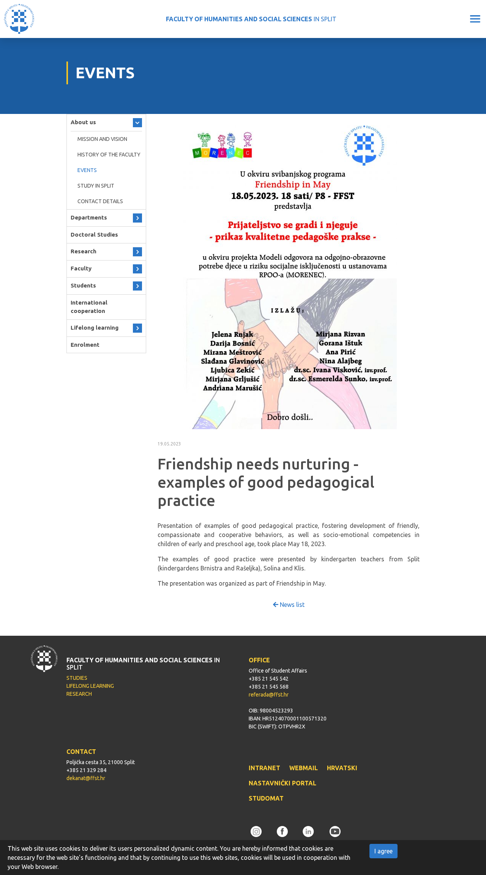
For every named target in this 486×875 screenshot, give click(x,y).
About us (83, 122)
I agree (383, 851)
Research (83, 251)
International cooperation (89, 306)
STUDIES (76, 678)
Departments (89, 217)
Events (87, 170)
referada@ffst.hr (269, 695)
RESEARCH (79, 694)
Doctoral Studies (94, 234)
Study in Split (95, 186)
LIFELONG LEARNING (90, 686)
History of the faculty (108, 155)
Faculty (81, 268)
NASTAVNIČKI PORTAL (282, 783)
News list (291, 604)
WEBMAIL (303, 767)
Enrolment (85, 344)
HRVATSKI (342, 767)
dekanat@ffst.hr (85, 778)
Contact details (100, 201)
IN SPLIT (251, 19)
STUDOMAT (266, 798)
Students (83, 285)
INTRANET (264, 767)
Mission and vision (102, 139)
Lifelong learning (94, 327)
